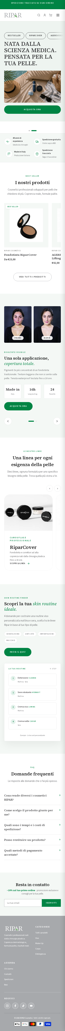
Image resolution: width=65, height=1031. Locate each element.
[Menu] (58, 15)
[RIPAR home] (13, 15)
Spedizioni (8, 979)
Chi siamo (8, 968)
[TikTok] (23, 1006)
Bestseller (14, 35)
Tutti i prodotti (41, 932)
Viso (37, 938)
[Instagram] (7, 1006)
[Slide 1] (29, 130)
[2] (36, 421)
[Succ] (57, 421)
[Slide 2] (34, 130)
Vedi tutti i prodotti (32, 276)
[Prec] (8, 421)
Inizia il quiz (18, 652)
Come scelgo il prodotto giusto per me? (28, 812)
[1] (31, 421)
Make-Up (39, 943)
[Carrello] (50, 15)
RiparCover (35, 35)
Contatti (7, 974)
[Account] (44, 15)
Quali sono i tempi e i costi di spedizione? (24, 827)
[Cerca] (38, 15)
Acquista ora (32, 109)
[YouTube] (31, 1006)
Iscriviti (51, 903)
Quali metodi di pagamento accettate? (23, 852)
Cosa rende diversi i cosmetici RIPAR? (25, 798)
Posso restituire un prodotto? (25, 840)
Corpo (37, 948)
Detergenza (40, 954)
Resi (6, 984)
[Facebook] (15, 1006)
